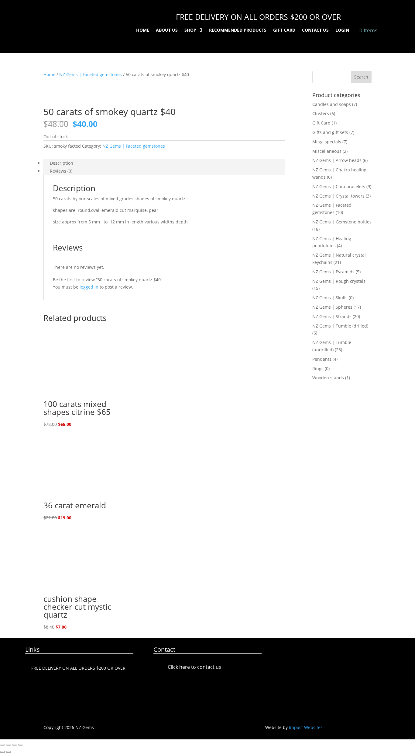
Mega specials (326, 142)
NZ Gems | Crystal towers (338, 196)
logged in (89, 287)
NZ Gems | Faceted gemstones (90, 74)
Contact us (315, 30)
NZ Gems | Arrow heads (337, 160)
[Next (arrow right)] (8, 752)
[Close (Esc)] (20, 744)
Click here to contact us (194, 667)
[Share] (14, 744)
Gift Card (321, 123)
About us (167, 30)
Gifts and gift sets (330, 132)
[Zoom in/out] (2, 744)
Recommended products (237, 30)
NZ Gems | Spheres (332, 307)
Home (142, 30)
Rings (318, 368)
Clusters (320, 113)
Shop (190, 30)
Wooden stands (328, 378)
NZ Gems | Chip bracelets (338, 186)
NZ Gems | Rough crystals (338, 281)
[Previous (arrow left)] (2, 752)
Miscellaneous (326, 151)
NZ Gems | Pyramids (333, 272)
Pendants (321, 359)
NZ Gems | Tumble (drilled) (340, 326)
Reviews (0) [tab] (61, 171)
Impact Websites (306, 727)
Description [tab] (61, 163)
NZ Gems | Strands (332, 316)
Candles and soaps (331, 104)
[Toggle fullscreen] (8, 744)
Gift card (284, 30)
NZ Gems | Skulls (330, 297)
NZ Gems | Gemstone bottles (342, 222)
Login (342, 30)
